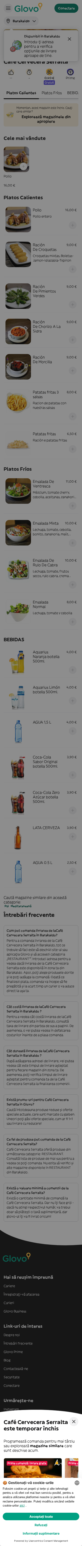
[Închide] (73, 1421)
